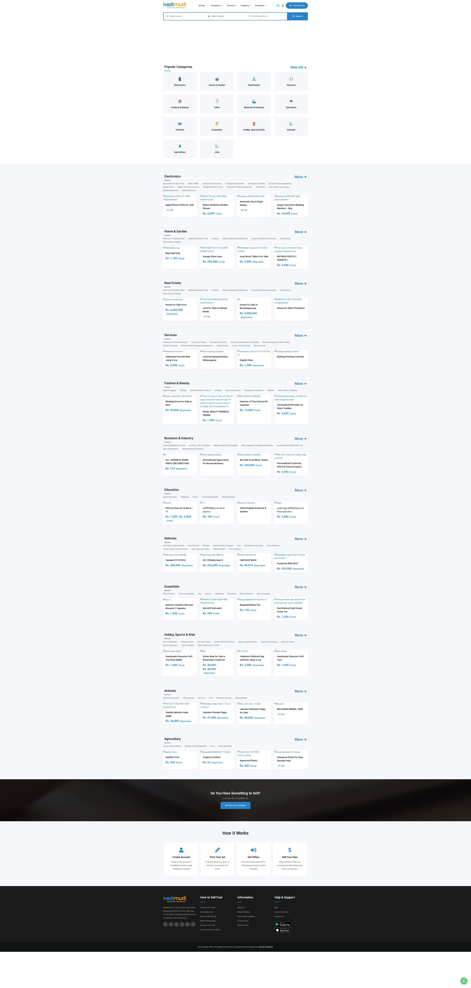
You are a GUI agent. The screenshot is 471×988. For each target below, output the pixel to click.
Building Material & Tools (198, 238)
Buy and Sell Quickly (208, 916)
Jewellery (218, 390)
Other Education (228, 497)
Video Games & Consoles (278, 187)
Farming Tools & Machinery (196, 746)
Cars (239, 545)
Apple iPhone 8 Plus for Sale (180, 205)
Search (299, 16)
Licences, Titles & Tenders (199, 445)
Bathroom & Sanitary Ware (174, 238)
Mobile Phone (168, 187)
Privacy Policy (242, 921)
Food (212, 746)
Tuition (195, 497)
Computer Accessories (235, 183)
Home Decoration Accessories (263, 238)
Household (231, 594)
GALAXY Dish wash (212, 608)
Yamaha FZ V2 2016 (175, 560)
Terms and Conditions (246, 916)
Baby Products (169, 594)
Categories (216, 5)
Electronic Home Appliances (280, 183)
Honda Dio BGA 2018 (287, 563)
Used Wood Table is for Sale (254, 256)
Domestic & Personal (218, 342)
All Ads (202, 5)
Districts (230, 5)
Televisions (260, 187)
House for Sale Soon (176, 304)
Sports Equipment (170, 645)
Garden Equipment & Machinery (235, 238)
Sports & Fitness (288, 642)
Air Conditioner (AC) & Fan (173, 183)
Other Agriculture (225, 746)
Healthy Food (172, 757)
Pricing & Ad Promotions (210, 930)
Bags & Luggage (169, 390)
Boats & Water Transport (223, 545)
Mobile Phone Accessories (188, 187)
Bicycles (206, 545)
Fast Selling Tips (206, 912)
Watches (270, 390)
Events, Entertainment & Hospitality (245, 342)
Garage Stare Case (212, 256)
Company (245, 5)
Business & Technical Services (175, 342)
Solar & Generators (171, 449)
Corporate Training (198, 342)
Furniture (215, 238)
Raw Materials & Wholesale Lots (290, 445)
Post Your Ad (298, 5)
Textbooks (184, 497)
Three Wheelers (273, 545)
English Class (246, 360)
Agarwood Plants (248, 760)
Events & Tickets (204, 642)
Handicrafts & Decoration (224, 642)
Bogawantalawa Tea (250, 605)
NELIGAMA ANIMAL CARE (290, 709)
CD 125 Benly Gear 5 (213, 560)
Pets (211, 698)
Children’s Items (187, 642)
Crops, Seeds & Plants (172, 746)
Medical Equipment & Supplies (226, 445)
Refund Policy (242, 925)
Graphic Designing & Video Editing (276, 342)
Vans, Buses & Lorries (200, 549)
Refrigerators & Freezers (213, 187)
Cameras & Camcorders (212, 183)
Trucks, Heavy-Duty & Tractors (175, 549)
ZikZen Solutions (265, 947)
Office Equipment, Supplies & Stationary (257, 445)
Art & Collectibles (170, 642)
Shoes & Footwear (233, 390)
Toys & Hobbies (187, 645)
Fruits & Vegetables (186, 594)
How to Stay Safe (282, 912)
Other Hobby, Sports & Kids (208, 645)
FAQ (276, 907)
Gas (199, 594)
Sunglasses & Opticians (254, 390)
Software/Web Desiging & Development (197, 346)
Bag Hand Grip (173, 253)
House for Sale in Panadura (291, 308)
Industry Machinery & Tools (174, 445)
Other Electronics (189, 190)
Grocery (208, 594)
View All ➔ (298, 67)
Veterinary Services (224, 698)
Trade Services (222, 346)
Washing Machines (170, 190)
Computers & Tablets (256, 183)
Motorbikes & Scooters (253, 545)
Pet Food (201, 698)
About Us (241, 907)
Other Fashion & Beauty (287, 390)
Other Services (260, 346)
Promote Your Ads (207, 907)
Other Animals (241, 698)
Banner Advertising (207, 921)
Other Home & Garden (172, 242)
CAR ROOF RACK (248, 560)
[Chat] (278, 5)
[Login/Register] (282, 5)
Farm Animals (188, 698)
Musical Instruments (269, 642)
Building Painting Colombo (290, 356)
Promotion (259, 5)
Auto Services (193, 545)
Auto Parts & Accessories (173, 545)
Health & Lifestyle (170, 346)
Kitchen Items (285, 238)
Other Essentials (263, 594)
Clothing (183, 390)
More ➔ (301, 177)
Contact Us (279, 916)
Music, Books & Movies (248, 642)
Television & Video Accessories (239, 187)
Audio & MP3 (193, 183)
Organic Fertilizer (212, 757)
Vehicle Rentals (219, 549)
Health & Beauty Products (200, 390)
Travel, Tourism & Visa (241, 346)
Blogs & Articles (243, 912)
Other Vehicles (235, 549)
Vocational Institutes (210, 497)
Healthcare (219, 594)
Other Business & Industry (192, 449)
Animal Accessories (171, 698)
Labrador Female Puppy (215, 712)
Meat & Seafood (246, 594)
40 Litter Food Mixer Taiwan (254, 460)
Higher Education (170, 497)
